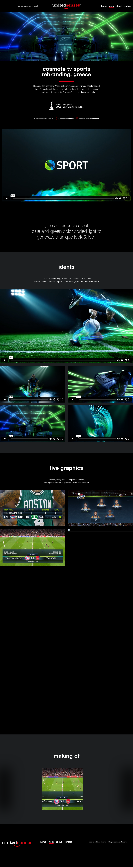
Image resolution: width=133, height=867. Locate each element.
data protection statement (117, 842)
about (119, 6)
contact (127, 6)
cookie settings (94, 842)
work (111, 6)
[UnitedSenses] (66, 6)
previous (22, 6)
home (104, 6)
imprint (103, 842)
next (29, 6)
